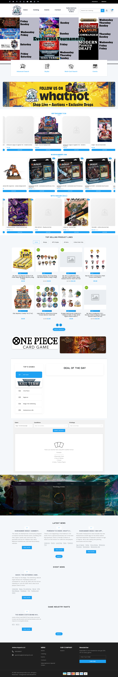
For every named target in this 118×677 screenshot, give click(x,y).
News (64, 543)
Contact (43, 660)
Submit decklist (59, 430)
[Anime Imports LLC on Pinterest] (17, 1)
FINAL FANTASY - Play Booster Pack (33, 227)
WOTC (17, 624)
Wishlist (104, 1)
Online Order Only (78, 242)
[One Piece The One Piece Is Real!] (35, 342)
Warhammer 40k (95, 547)
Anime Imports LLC (18, 647)
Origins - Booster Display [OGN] (32, 144)
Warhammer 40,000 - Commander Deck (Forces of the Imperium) (51, 186)
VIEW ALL (59, 556)
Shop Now (38, 149)
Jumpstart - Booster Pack (59, 227)
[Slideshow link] (59, 40)
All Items (66, 242)
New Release (15, 591)
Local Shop (59, 543)
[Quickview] (13, 281)
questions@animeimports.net (24, 655)
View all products (59, 329)
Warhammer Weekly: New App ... (91, 531)
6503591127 (18, 651)
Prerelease (23, 591)
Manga (45, 242)
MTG (38, 589)
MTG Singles (55, 242)
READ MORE (27, 547)
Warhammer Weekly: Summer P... (27, 531)
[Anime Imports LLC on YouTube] (27, 1)
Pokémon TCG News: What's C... (59, 531)
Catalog (43, 654)
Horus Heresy (94, 545)
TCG (45, 545)
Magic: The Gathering (25, 589)
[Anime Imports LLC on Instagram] (20, 1)
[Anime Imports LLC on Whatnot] (38, 1)
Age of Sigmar (80, 545)
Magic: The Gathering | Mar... (26, 575)
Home (43, 650)
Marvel (34, 589)
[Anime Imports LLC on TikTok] (34, 1)
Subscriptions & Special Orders (48, 664)
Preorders (79, 547)
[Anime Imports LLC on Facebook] (10, 1)
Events (53, 543)
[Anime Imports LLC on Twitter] (13, 1)
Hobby (87, 545)
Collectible (15, 589)
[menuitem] (25, 9)
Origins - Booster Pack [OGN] (89, 144)
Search (62, 650)
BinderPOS (33, 674)
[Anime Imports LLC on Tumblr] (24, 1)
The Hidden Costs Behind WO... (27, 615)
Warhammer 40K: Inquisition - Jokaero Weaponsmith (23, 186)
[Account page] (106, 10)
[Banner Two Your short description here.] (83, 344)
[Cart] (112, 10)
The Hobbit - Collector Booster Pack (90, 227)
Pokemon (70, 543)
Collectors (47, 543)
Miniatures (102, 545)
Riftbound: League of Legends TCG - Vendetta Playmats (64, 145)
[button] (57, 325)
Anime (36, 242)
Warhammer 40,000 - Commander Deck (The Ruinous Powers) (79, 186)
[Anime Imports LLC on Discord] (31, 1)
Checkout (95, 1)
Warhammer (86, 547)
